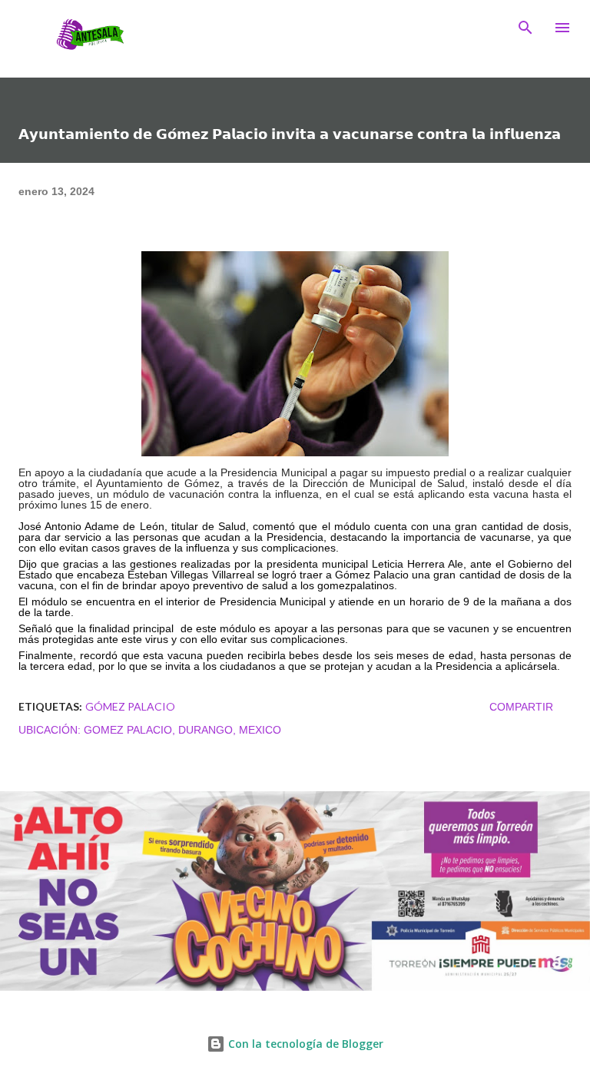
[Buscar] (525, 27)
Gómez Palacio (130, 706)
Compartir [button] (521, 707)
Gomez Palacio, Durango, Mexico (182, 730)
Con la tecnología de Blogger (304, 1043)
